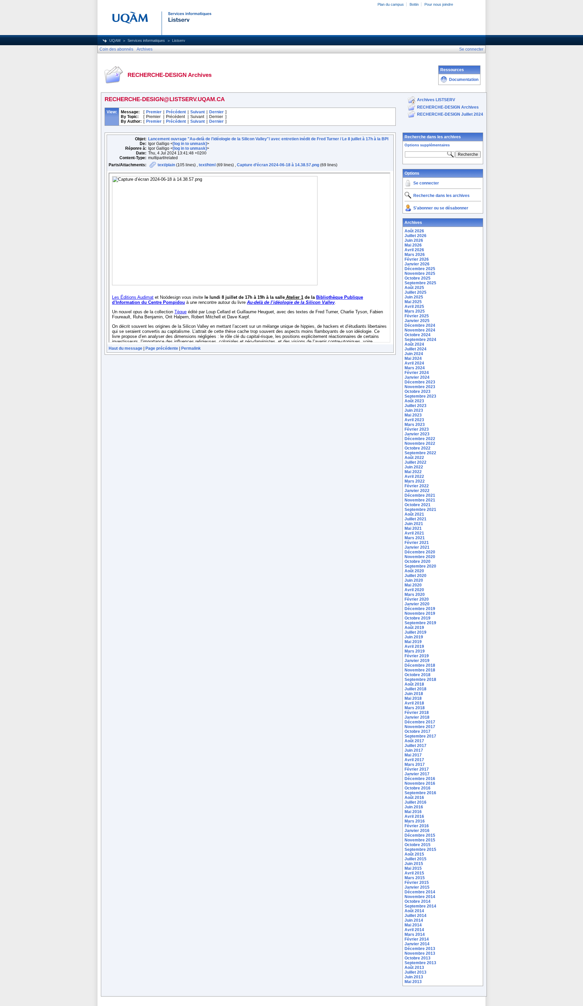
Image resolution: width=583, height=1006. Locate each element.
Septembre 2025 (420, 283)
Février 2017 (417, 769)
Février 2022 (417, 486)
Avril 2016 (414, 816)
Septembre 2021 (420, 509)
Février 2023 (417, 429)
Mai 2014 (413, 925)
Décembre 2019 (420, 608)
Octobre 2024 (418, 335)
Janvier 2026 (417, 264)
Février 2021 (417, 542)
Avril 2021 (414, 533)
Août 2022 (414, 457)
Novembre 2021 (420, 500)
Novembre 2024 (420, 330)
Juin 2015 (414, 863)
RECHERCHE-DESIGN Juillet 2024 (450, 114)
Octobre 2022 (418, 448)
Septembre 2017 (420, 736)
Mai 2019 (413, 641)
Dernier (216, 112)
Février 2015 (417, 882)
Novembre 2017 (420, 726)
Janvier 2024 (417, 377)
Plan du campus (391, 4)
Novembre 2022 (420, 443)
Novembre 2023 (420, 386)
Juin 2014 (414, 920)
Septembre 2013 (420, 962)
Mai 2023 (413, 415)
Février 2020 (417, 599)
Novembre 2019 (420, 613)
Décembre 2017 (420, 722)
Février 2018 (417, 712)
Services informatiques (146, 40)
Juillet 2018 (415, 689)
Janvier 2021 (417, 547)
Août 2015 (414, 854)
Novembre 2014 (420, 896)
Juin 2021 (414, 523)
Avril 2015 (414, 873)
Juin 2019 (414, 637)
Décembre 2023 (420, 382)
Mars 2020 (415, 594)
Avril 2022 (414, 476)
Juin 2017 (414, 750)
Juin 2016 (414, 807)
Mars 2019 (415, 651)
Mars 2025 (415, 311)
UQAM (114, 40)
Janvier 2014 (417, 944)
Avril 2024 (414, 363)
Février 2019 (417, 656)
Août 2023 (414, 401)
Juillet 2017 (415, 745)
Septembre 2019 (420, 623)
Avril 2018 (414, 703)
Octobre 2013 (418, 958)
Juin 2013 (414, 977)
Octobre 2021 (418, 504)
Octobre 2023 (418, 391)
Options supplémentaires (427, 145)
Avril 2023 (414, 420)
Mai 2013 (413, 981)
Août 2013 (414, 967)
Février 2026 (417, 259)
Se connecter (426, 183)
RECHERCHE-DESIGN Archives (448, 107)
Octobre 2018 (418, 674)
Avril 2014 (414, 929)
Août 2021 (414, 514)
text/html (207, 165)
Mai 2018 (413, 698)
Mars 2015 (415, 877)
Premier (154, 112)
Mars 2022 (415, 481)
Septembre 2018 (420, 679)
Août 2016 (414, 797)
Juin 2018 (414, 693)
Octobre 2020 (418, 561)
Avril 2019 (414, 646)
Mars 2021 (415, 538)
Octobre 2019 (418, 618)
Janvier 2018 (417, 717)
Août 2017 (414, 741)
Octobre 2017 (418, 731)
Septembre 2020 (420, 566)
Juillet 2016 (415, 802)
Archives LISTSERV (436, 99)
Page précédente (161, 348)
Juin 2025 (414, 297)
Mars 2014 (415, 934)
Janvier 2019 (417, 660)
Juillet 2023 (415, 405)
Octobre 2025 (418, 278)
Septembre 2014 (420, 906)
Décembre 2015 (420, 835)
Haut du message (125, 348)
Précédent (176, 112)
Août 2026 (414, 231)
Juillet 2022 (415, 462)
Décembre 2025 (420, 268)
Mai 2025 (413, 301)
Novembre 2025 (420, 273)
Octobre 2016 (418, 788)
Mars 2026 (415, 254)
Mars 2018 (415, 708)
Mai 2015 (413, 868)
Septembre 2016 (420, 793)
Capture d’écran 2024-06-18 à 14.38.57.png (278, 165)
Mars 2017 (415, 764)
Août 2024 (414, 344)
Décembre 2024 (420, 325)
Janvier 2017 (417, 774)
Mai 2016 (413, 811)
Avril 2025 (414, 306)
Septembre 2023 (420, 396)
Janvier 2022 (417, 490)
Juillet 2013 (415, 972)
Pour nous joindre (438, 4)
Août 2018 (414, 684)
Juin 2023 (414, 410)
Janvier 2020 (417, 604)
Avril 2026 (414, 250)
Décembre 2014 (420, 892)
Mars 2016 (415, 821)
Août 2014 (414, 911)
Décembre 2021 (420, 495)
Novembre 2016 (420, 783)
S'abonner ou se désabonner (440, 208)
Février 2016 (417, 826)
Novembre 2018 (420, 670)
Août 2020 (414, 571)
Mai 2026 (413, 245)
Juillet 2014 (415, 915)
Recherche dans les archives (433, 137)
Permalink (191, 348)
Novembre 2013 (420, 953)
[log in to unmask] (190, 143)
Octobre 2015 (418, 844)
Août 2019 (414, 627)
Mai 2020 (413, 585)
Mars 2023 (415, 424)
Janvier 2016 (417, 830)
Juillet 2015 (415, 859)
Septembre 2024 (420, 339)
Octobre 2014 (418, 901)
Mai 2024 (413, 358)
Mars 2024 (415, 368)
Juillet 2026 (415, 235)
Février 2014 (417, 939)
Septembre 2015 (420, 849)
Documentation (463, 79)
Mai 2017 (413, 755)
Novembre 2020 (420, 556)
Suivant (197, 112)
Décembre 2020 (420, 552)
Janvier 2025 (417, 320)
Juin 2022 (414, 467)
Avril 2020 (414, 589)
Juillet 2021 (415, 519)
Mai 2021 (413, 528)
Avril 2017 (414, 759)
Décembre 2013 (420, 948)
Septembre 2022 (420, 453)
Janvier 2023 (417, 434)
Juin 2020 (414, 580)
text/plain (166, 165)
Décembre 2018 (420, 665)
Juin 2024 (414, 353)
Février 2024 (417, 372)
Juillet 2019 (415, 632)
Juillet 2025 (415, 292)
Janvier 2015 (417, 887)
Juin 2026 (414, 240)
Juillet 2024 (415, 349)
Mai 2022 (413, 471)
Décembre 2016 (420, 778)
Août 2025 (414, 287)
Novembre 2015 (420, 840)
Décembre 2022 (420, 438)
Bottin (414, 4)
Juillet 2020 (415, 575)
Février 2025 (417, 316)
